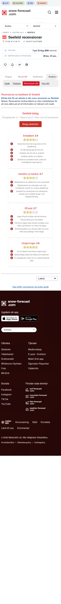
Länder (5, 32)
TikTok (4, 399)
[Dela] (20, 65)
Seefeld (31, 32)
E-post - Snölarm (37, 354)
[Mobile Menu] (56, 12)
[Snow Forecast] (15, 12)
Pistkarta (17, 83)
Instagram (6, 394)
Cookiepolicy (39, 442)
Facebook (6, 389)
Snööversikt (7, 359)
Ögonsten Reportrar (38, 363)
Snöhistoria (38, 76)
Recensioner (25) (31, 83)
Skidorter (6, 349)
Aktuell (21, 76)
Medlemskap (35, 349)
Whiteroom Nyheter (11, 363)
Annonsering (22, 422)
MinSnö (5, 373)
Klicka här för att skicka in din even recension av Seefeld (30, 98)
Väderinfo (33, 368)
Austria (18, 32)
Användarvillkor (7, 442)
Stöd (34, 422)
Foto (3, 368)
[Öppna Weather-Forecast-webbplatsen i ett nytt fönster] (42, 3)
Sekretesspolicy (24, 442)
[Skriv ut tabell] (27, 65)
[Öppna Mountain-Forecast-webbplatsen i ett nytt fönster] (18, 3)
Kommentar (23, 428)
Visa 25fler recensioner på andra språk (30, 286)
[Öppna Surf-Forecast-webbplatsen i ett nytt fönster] (5, 3)
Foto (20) (45, 83)
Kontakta (45, 422)
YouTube (6, 404)
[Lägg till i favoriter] (5, 65)
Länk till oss (7, 428)
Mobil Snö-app (36, 359)
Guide (7, 83)
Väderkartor (7, 354)
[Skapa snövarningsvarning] (12, 65)
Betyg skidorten (30, 124)
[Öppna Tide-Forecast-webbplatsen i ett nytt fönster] (30, 3)
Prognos (8, 76)
